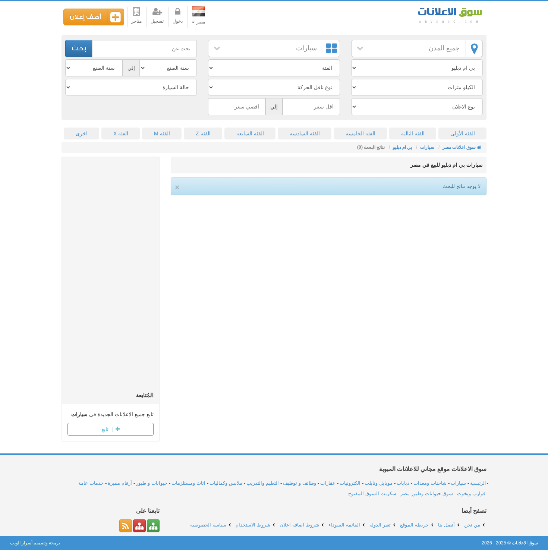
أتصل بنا (446, 525)
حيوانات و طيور (151, 483)
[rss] (125, 525)
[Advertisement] (110, 277)
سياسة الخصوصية (208, 525)
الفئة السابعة (250, 133)
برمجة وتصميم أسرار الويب (35, 543)
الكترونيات (350, 483)
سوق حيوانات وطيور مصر (426, 493)
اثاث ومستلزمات (188, 483)
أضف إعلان (85, 17)
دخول (178, 21)
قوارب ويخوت (471, 493)
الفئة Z (203, 133)
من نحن (472, 525)
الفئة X (120, 133)
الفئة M (162, 133)
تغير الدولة (380, 525)
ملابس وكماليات (226, 483)
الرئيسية (478, 483)
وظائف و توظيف (299, 483)
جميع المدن (444, 48)
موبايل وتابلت (379, 483)
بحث (79, 48)
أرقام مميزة (120, 483)
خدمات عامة (91, 483)
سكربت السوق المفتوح (372, 493)
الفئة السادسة (305, 133)
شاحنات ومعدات (430, 483)
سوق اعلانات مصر (449, 14)
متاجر (136, 21)
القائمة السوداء (344, 525)
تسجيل (157, 21)
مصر (200, 22)
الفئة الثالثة (413, 133)
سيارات (306, 48)
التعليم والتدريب (262, 483)
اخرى (82, 133)
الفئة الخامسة (360, 133)
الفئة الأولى (462, 133)
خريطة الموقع (414, 525)
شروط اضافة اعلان (299, 525)
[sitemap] (153, 525)
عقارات (328, 483)
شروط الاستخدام (253, 525)
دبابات (403, 483)
